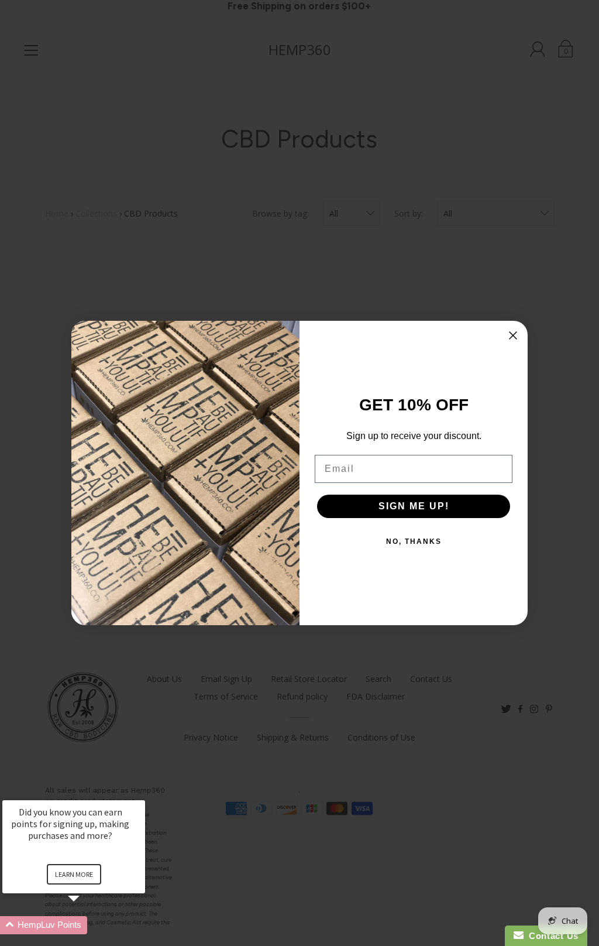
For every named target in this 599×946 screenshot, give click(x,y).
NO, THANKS (414, 541)
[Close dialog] (513, 335)
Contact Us (551, 936)
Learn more (74, 874)
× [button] (139, 792)
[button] (87, 925)
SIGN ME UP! (413, 506)
